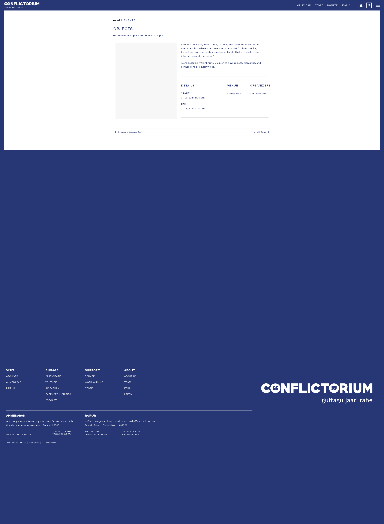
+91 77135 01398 (92, 431)
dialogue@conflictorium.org (18, 434)
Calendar (304, 5)
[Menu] (378, 5)
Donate (332, 5)
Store (319, 5)
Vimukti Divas (260, 132)
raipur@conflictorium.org (96, 434)
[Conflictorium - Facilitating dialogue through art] (22, 5)
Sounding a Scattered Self (129, 132)
